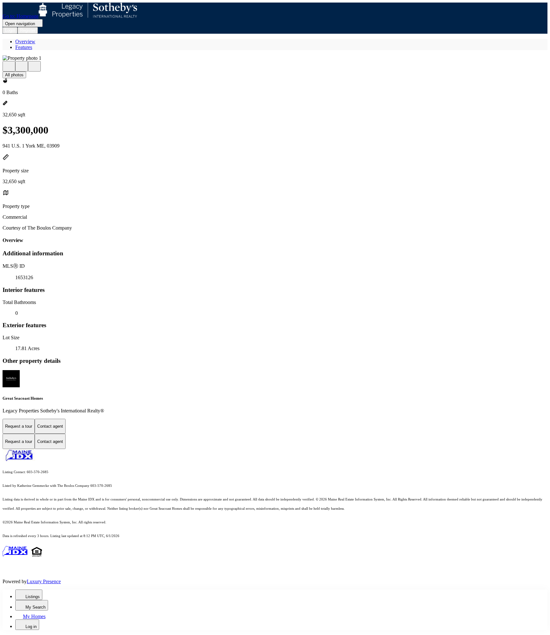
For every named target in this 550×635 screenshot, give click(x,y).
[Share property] (34, 66)
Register (27, 30)
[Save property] (21, 66)
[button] (275, 58)
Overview (25, 41)
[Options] (9, 66)
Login (10, 30)
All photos (14, 74)
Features (23, 47)
